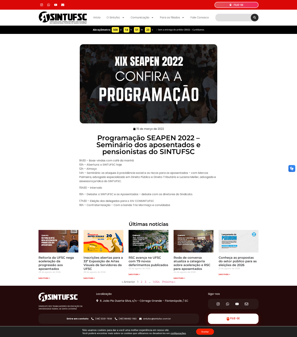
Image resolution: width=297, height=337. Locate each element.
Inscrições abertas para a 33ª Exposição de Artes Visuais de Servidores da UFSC (103, 263)
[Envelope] (63, 5)
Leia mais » (44, 278)
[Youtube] (56, 5)
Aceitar (205, 331)
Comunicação (140, 17)
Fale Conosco (199, 17)
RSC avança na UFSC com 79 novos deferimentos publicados (148, 261)
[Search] (254, 17)
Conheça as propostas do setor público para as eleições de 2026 (238, 261)
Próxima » (168, 281)
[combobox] (233, 17)
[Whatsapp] (49, 5)
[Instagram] (41, 5)
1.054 (156, 281)
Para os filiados (170, 17)
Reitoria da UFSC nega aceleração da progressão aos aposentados (56, 263)
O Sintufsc (113, 17)
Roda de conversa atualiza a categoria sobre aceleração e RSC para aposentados (192, 263)
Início (97, 17)
